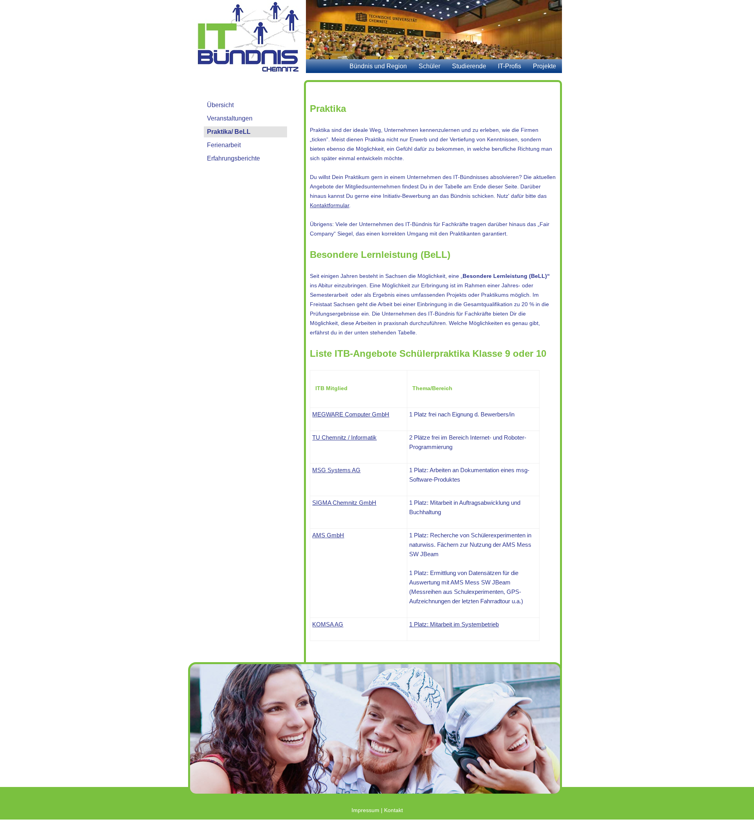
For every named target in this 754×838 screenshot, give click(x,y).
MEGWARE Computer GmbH (350, 414)
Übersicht (220, 105)
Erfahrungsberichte (233, 158)
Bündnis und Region (378, 66)
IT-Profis (509, 66)
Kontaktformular (329, 205)
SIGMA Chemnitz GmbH (344, 502)
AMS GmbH (328, 535)
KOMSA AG (327, 624)
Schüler (429, 66)
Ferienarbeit (224, 145)
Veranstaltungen (230, 118)
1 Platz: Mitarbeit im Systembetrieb (454, 624)
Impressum (365, 810)
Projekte (544, 66)
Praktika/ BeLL (229, 131)
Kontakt (393, 810)
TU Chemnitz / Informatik (344, 437)
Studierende (469, 66)
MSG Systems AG (336, 470)
